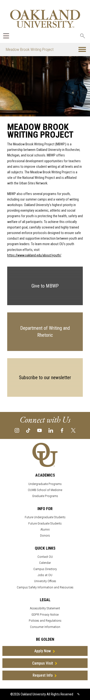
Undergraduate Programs (45, 484)
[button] (82, 49)
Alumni (45, 529)
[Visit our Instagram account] (17, 430)
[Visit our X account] (73, 430)
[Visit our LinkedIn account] (50, 430)
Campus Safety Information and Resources (45, 587)
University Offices (45, 581)
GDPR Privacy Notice (45, 614)
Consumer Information (45, 627)
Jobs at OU (45, 575)
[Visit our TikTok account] (28, 430)
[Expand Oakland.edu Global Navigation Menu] (6, 36)
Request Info (43, 675)
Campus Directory (45, 569)
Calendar (45, 563)
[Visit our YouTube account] (39, 430)
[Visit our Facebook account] (62, 430)
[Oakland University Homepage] (45, 19)
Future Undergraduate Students (45, 517)
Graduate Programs (45, 496)
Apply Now (42, 651)
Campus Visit (42, 663)
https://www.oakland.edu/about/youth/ (34, 255)
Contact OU (45, 557)
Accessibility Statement (45, 608)
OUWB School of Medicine (45, 490)
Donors (45, 535)
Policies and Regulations (45, 620)
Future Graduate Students (45, 523)
